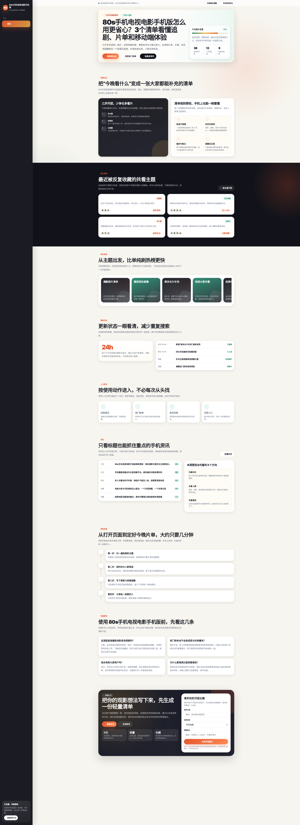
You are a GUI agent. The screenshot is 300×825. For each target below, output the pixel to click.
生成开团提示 (207, 741)
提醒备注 (187, 730)
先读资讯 (126, 724)
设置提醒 (226, 233)
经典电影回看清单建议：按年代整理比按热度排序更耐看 (138, 497)
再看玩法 (110, 724)
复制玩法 (157, 233)
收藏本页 (228, 454)
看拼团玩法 (112, 56)
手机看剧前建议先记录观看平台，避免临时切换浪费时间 (138, 472)
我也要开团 (227, 188)
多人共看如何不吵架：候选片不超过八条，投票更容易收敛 (139, 480)
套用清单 (157, 210)
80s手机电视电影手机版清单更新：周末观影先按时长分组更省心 (142, 464)
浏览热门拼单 (130, 56)
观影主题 (187, 710)
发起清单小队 (11, 818)
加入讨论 (226, 210)
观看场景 (187, 720)
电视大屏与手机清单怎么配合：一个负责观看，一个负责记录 (140, 488)
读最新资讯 (149, 56)
